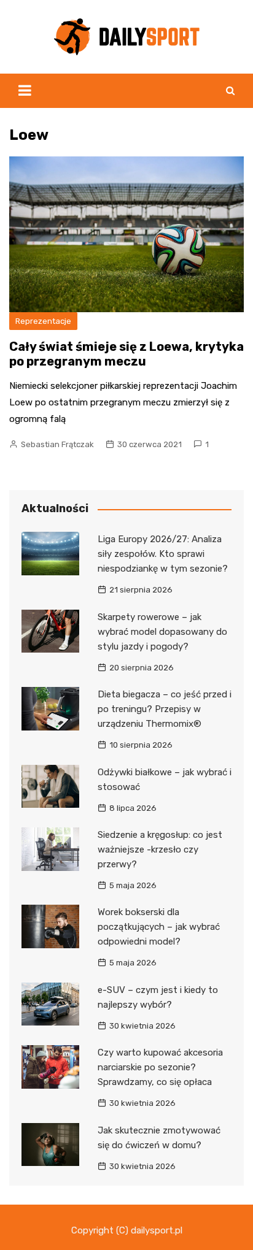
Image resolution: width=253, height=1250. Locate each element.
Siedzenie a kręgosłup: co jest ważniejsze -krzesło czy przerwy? (160, 849)
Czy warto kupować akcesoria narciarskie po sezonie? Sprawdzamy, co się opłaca (160, 1067)
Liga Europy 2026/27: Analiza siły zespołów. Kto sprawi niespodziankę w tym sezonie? (163, 554)
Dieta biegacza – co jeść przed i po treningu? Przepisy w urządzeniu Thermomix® (165, 709)
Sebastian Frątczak (57, 444)
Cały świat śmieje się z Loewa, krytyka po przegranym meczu (126, 354)
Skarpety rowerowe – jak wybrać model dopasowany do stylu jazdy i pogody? (162, 632)
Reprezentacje (43, 321)
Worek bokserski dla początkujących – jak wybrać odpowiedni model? (159, 927)
